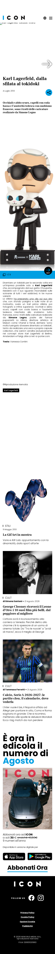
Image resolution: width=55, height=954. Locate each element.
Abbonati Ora (27, 868)
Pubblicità (27, 926)
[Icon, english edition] (44, 18)
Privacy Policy (27, 912)
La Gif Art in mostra (17, 535)
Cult (8, 598)
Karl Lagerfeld (11, 390)
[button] (47, 64)
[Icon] (14, 19)
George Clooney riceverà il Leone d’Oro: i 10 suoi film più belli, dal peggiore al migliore (27, 610)
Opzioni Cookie (27, 921)
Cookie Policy (27, 917)
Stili (8, 526)
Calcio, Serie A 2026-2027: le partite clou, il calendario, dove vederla (25, 698)
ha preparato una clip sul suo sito (33, 298)
